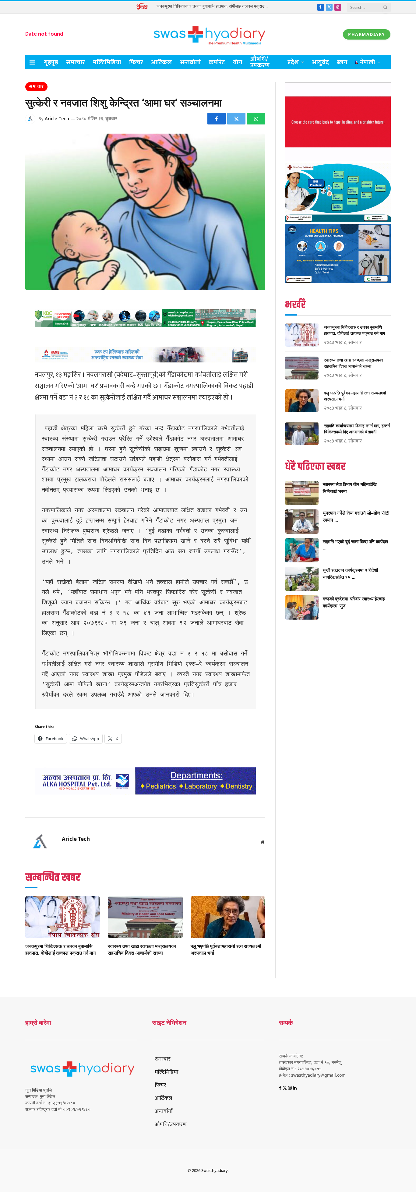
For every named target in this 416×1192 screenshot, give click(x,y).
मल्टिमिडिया (107, 62)
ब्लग (342, 62)
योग (237, 62)
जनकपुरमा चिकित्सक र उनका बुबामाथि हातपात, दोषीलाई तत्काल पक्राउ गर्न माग (214, 6)
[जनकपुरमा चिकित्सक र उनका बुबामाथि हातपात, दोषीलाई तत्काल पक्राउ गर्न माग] (62, 917)
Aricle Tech (57, 119)
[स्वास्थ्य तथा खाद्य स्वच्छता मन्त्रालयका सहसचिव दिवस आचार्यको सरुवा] (145, 917)
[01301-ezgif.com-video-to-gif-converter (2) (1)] (338, 160)
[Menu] (32, 62)
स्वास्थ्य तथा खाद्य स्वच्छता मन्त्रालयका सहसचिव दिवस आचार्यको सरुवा (142, 949)
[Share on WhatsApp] (256, 118)
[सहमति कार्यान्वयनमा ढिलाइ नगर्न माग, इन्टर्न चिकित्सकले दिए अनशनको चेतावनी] (302, 433)
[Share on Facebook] (216, 118)
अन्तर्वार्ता (190, 62)
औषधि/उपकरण (260, 62)
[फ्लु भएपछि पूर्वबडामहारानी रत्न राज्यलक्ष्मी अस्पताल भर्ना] (228, 917)
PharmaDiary (366, 34)
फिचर (136, 62)
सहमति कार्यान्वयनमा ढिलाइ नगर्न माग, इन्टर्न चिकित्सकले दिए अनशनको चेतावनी (357, 429)
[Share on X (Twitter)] (236, 118)
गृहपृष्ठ (51, 62)
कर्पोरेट (217, 62)
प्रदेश (293, 62)
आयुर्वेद (320, 62)
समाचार (75, 62)
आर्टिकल (161, 62)
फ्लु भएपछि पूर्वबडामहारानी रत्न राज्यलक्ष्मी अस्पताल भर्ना (226, 949)
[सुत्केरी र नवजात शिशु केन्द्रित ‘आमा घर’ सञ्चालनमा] (145, 212)
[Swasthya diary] (208, 34)
